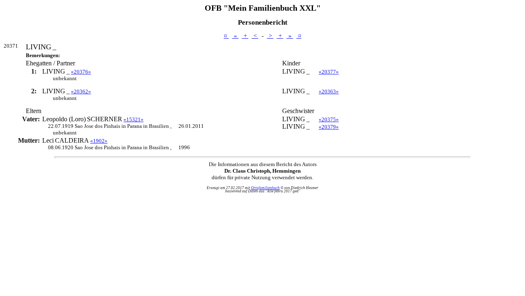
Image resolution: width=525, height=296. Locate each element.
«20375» (329, 119)
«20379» (329, 127)
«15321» (133, 119)
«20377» (329, 72)
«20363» (329, 91)
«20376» (81, 72)
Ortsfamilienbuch (265, 188)
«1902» (98, 141)
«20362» (81, 91)
